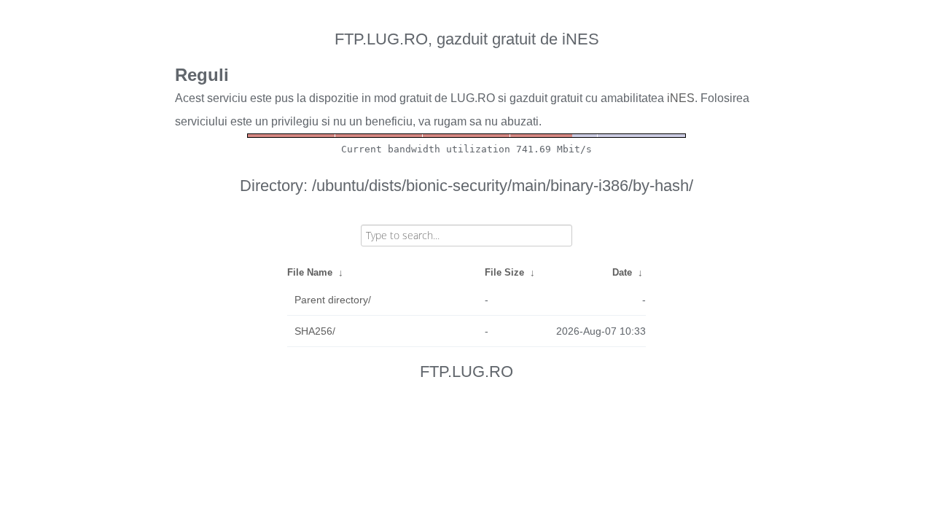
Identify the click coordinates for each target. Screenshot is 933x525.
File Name (309, 272)
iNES (681, 98)
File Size (504, 272)
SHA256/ (314, 331)
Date (622, 272)
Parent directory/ (332, 300)
